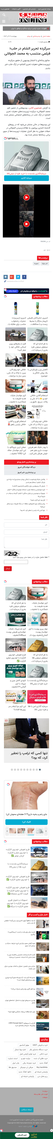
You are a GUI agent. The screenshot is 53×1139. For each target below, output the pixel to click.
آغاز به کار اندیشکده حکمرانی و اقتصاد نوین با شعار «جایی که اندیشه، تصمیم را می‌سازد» (21, 956)
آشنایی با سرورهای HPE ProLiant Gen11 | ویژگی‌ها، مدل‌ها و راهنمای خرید (21, 1024)
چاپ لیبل (15, 1063)
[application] (26, 197)
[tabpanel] (26, 740)
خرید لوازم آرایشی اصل (28, 1054)
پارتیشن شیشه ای (41, 1072)
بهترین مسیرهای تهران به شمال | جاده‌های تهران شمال (20, 1001)
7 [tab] (21, 769)
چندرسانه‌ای (36, 36)
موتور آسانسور (24, 1045)
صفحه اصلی (46, 36)
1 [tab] (39, 769)
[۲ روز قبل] (42, 924)
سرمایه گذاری (26, 178)
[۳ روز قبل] (42, 969)
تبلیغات (45, 1097)
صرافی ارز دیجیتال (26, 1067)
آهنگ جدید (43, 1063)
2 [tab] (36, 769)
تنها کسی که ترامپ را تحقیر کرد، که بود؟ (32, 510)
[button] (26, 197)
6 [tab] (24, 769)
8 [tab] (18, 769)
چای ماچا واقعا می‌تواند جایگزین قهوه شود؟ (21, 1012)
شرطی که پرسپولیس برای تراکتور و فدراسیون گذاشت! (28, 486)
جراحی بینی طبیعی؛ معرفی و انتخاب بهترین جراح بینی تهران (20, 967)
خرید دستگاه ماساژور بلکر (38, 1049)
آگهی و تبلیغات (16, 9)
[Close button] (51, 1130)
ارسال (8, 568)
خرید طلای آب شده (41, 1058)
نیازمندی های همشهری (29, 9)
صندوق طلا (13, 1067)
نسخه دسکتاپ (26, 1109)
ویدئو (29, 36)
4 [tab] (30, 769)
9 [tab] (14, 769)
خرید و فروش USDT (40, 1045)
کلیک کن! (26, 822)
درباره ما (45, 1091)
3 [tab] (33, 769)
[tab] (26, 462)
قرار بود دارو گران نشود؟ (37, 500)
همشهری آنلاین (33, 18)
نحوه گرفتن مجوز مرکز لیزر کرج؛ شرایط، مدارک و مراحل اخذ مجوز (20, 944)
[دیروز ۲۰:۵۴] (26, 733)
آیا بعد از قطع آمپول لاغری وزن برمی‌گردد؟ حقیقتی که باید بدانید (19, 922)
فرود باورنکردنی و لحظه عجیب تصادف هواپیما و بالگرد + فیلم (26, 490)
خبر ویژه (45, 263)
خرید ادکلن (44, 1054)
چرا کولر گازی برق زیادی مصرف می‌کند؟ (23, 989)
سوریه (36, 263)
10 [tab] (12, 769)
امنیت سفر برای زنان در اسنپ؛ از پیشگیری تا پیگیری (21, 933)
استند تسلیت (13, 1058)
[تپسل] (5, 138)
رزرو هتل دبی (42, 1076)
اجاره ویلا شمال (20, 1049)
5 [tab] (27, 769)
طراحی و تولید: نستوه (25, 1126)
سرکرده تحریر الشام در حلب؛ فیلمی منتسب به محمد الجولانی (27, 51)
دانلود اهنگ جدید (25, 1072)
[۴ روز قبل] (42, 1026)
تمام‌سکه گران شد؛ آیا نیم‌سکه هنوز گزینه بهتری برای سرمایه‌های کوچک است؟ (20, 978)
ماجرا (44, 28)
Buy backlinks (42, 1067)
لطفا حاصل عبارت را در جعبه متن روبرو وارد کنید (31, 557)
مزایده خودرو (25, 1058)
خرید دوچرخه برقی (29, 1063)
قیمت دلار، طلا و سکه (40, 1094)
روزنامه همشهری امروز (44, 9)
